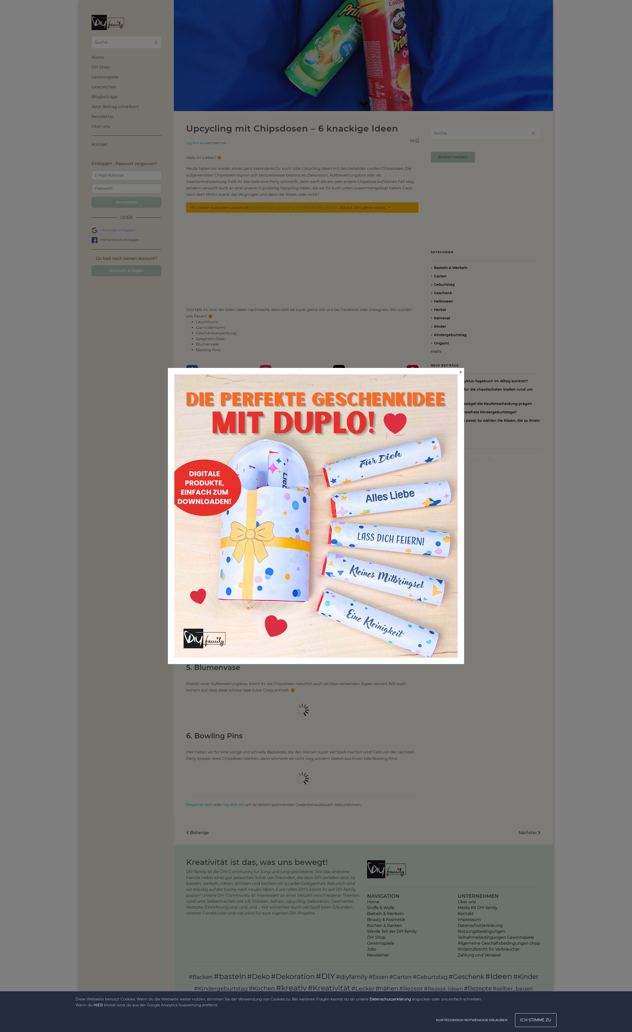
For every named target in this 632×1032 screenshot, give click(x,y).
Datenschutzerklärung (390, 999)
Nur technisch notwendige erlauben (472, 1020)
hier (98, 1005)
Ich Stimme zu (535, 1020)
